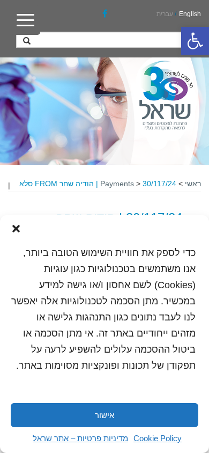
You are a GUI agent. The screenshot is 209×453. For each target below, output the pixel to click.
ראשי (193, 183)
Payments (117, 183)
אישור (104, 415)
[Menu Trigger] (25, 20)
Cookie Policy (157, 438)
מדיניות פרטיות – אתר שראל (80, 438)
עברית (164, 14)
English (190, 14)
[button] (195, 41)
